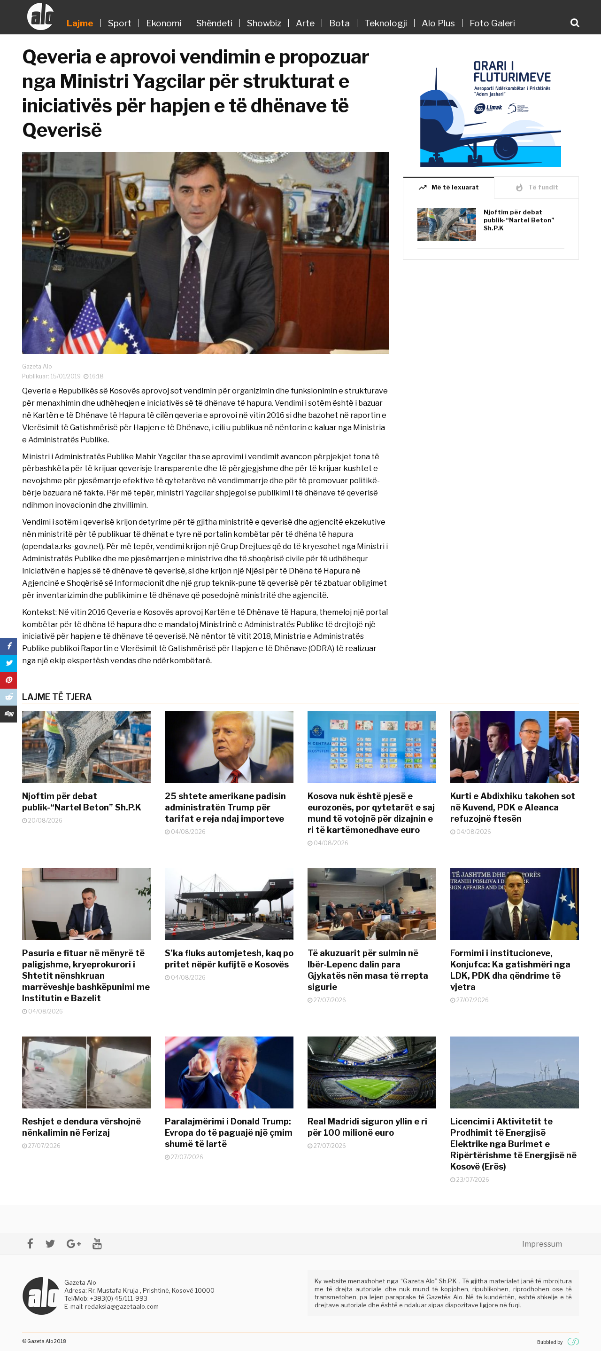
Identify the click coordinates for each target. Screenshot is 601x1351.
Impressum (542, 1244)
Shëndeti (214, 23)
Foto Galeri (492, 23)
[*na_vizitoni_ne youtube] (97, 1243)
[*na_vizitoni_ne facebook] (30, 1243)
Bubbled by (549, 1342)
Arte (305, 23)
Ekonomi (164, 23)
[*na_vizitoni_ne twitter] (50, 1243)
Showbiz (264, 23)
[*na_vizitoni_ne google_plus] (74, 1243)
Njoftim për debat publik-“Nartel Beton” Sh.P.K (519, 220)
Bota (339, 23)
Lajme (80, 23)
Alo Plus (438, 23)
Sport (119, 23)
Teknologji (385, 23)
